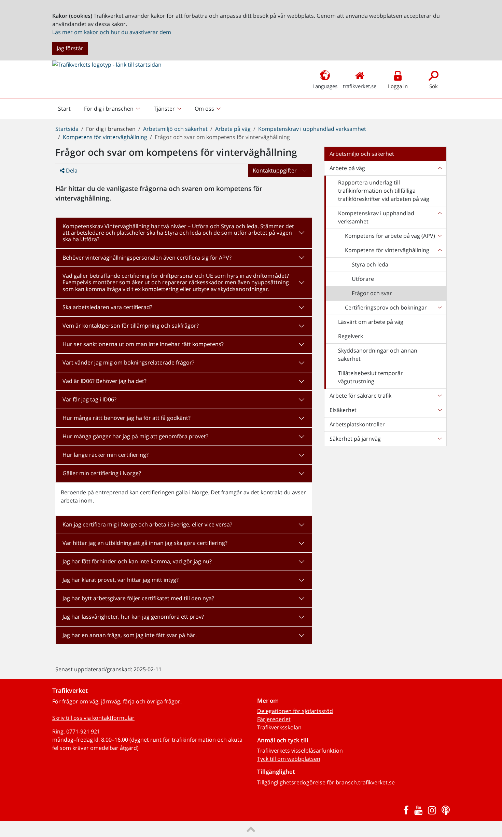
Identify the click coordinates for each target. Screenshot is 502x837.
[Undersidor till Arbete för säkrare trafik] (439, 395)
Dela (71, 170)
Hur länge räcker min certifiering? (105, 454)
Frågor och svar (372, 293)
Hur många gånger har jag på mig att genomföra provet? (135, 436)
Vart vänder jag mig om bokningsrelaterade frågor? (128, 362)
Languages (324, 86)
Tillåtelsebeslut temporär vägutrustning (370, 377)
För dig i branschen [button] (109, 108)
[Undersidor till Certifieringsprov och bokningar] (439, 307)
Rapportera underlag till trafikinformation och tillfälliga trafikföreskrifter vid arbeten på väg (383, 191)
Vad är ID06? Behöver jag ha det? (104, 381)
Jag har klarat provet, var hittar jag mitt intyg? (120, 580)
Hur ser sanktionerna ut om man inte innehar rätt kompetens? (143, 344)
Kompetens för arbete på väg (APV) (390, 235)
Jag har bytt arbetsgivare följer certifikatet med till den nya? (138, 598)
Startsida (67, 129)
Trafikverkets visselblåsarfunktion (300, 750)
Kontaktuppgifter (275, 170)
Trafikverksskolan (279, 727)
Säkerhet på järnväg (355, 438)
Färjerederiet (274, 719)
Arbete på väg (233, 129)
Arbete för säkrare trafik (360, 395)
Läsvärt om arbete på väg (370, 322)
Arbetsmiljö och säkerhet (175, 129)
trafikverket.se (359, 86)
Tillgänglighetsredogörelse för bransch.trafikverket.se (326, 782)
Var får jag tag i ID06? (89, 399)
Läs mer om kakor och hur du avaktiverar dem (111, 32)
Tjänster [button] (164, 108)
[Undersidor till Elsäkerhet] (439, 410)
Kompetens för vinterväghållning (105, 137)
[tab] (183, 233)
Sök (433, 86)
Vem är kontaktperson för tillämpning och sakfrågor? (130, 325)
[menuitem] (113, 108)
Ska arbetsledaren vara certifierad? (107, 307)
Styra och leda (370, 264)
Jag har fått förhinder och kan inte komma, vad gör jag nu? (137, 561)
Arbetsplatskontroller (357, 424)
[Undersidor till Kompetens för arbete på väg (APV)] (439, 236)
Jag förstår (70, 48)
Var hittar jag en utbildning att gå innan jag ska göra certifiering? (144, 543)
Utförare (363, 279)
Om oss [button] (204, 108)
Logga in (398, 86)
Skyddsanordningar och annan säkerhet (377, 354)
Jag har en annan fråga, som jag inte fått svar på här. (129, 635)
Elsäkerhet (343, 410)
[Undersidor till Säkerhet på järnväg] (439, 438)
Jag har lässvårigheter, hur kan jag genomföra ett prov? (133, 616)
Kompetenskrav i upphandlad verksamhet (312, 129)
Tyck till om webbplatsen (288, 759)
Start (67, 110)
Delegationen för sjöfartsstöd (295, 711)
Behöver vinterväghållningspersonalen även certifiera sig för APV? (147, 257)
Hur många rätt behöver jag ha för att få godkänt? (126, 418)
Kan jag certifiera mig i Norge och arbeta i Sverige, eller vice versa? (147, 524)
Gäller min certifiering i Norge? (101, 473)
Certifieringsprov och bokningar (386, 307)
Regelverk (350, 336)
